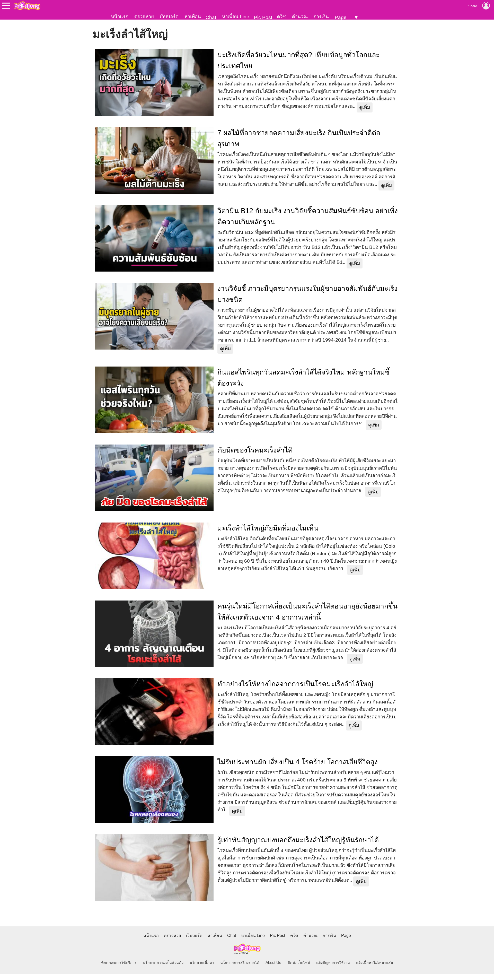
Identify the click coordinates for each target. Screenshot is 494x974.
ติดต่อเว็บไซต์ (298, 963)
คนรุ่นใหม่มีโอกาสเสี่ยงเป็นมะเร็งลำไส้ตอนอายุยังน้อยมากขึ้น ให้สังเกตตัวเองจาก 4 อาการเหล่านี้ (307, 611)
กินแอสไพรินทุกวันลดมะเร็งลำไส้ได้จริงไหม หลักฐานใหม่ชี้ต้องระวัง (303, 377)
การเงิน (321, 16)
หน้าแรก (119, 16)
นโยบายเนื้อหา (202, 963)
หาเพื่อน (192, 16)
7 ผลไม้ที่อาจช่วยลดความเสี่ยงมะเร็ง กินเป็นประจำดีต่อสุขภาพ (298, 138)
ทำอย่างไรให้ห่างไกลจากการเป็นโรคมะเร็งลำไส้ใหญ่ (295, 684)
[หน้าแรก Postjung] (26, 5)
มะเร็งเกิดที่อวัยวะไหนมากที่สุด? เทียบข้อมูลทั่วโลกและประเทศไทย (298, 60)
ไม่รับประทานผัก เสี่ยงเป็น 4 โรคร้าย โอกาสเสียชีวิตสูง (297, 762)
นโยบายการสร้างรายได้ (239, 963)
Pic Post (263, 17)
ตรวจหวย (144, 16)
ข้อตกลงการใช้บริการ (119, 963)
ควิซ (281, 16)
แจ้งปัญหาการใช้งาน (333, 963)
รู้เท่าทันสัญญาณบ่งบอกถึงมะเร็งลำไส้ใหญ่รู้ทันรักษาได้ (298, 840)
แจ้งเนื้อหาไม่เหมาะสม (374, 963)
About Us (273, 963)
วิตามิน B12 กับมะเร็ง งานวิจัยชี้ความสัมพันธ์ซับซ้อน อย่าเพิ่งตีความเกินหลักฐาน (307, 216)
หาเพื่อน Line (235, 16)
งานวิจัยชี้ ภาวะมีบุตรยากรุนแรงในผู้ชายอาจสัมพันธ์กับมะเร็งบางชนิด (307, 294)
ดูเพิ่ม (364, 107)
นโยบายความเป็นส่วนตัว (163, 963)
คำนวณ (300, 16)
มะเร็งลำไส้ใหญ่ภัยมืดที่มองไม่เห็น (267, 528)
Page (341, 17)
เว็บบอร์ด (169, 16)
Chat (211, 17)
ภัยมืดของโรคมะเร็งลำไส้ (254, 450)
